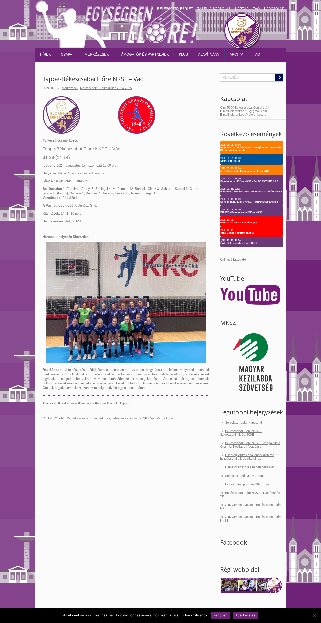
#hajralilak (50, 403)
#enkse (100, 403)
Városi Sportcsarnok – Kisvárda (81, 173)
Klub (183, 54)
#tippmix (126, 403)
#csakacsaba (67, 403)
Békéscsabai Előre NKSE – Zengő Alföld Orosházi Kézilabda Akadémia (250, 444)
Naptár (242, 9)
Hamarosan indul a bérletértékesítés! (250, 467)
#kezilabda (86, 403)
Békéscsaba (79, 418)
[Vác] (136, 133)
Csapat (67, 54)
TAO (256, 9)
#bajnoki (113, 403)
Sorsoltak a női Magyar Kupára (246, 476)
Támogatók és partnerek (144, 54)
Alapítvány (208, 54)
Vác (152, 418)
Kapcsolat (274, 9)
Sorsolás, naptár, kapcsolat (243, 422)
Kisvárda (135, 418)
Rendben (220, 615)
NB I (146, 418)
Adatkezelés (245, 615)
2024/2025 (62, 418)
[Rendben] (314, 615)
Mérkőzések (97, 54)
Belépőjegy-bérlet (175, 9)
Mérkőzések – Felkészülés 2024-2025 (106, 88)
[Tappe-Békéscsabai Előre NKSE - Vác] (126, 362)
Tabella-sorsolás (214, 9)
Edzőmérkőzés (100, 418)
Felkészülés (120, 418)
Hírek (45, 54)
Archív (236, 54)
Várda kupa (165, 418)
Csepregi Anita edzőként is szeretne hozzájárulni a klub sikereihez (247, 456)
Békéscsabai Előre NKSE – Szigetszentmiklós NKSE (241, 432)
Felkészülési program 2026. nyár (247, 484)
